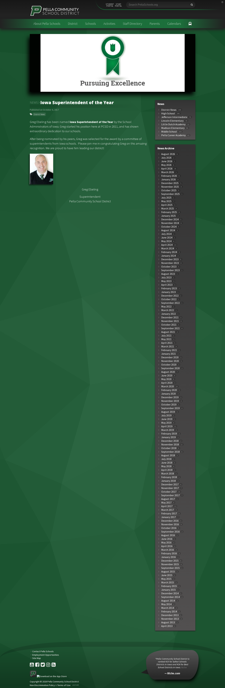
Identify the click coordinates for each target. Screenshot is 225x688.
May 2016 (166, 542)
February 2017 (169, 513)
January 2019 (168, 437)
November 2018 (170, 444)
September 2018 (170, 451)
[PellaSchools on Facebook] (37, 665)
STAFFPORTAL (118, 5)
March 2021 (167, 346)
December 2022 (170, 295)
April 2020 (166, 382)
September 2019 (170, 408)
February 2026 (169, 175)
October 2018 (168, 448)
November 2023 (170, 263)
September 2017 (170, 495)
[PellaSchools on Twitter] (43, 665)
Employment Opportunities (45, 654)
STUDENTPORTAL (110, 5)
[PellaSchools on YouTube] (32, 665)
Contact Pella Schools (43, 651)
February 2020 (169, 390)
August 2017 (168, 499)
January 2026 (168, 179)
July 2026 (166, 157)
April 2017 (166, 506)
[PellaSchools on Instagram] (48, 665)
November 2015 (170, 564)
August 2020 (168, 371)
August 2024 (168, 230)
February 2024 (169, 252)
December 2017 (170, 484)
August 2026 (168, 154)
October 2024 (168, 226)
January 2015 (168, 589)
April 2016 (166, 546)
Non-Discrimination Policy (42, 685)
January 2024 (168, 255)
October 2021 (168, 324)
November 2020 (170, 361)
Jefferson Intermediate (174, 117)
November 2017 (170, 488)
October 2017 (168, 491)
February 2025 (169, 212)
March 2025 (167, 208)
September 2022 (170, 302)
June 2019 (166, 419)
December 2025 (170, 183)
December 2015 (170, 560)
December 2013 (170, 615)
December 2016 (170, 520)
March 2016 (167, 549)
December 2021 (170, 317)
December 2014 (170, 593)
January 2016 (168, 557)
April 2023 (166, 284)
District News (39, 114)
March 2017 (167, 509)
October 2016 (168, 528)
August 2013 (168, 622)
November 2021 (170, 321)
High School (168, 113)
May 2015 (166, 578)
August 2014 (168, 600)
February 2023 (169, 288)
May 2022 (166, 306)
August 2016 (168, 535)
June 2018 (166, 462)
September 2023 (170, 270)
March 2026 (167, 172)
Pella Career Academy (173, 135)
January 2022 (168, 313)
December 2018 (170, 440)
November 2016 (170, 524)
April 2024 (166, 244)
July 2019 (166, 415)
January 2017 (168, 517)
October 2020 (168, 364)
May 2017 (166, 502)
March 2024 (167, 248)
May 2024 (166, 241)
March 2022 (167, 310)
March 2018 (167, 473)
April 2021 (166, 342)
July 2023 (166, 277)
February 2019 (169, 433)
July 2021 (166, 335)
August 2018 (168, 455)
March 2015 (167, 582)
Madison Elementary (172, 128)
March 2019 (167, 430)
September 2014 (170, 597)
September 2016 (170, 531)
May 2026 (166, 165)
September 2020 (170, 368)
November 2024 (170, 223)
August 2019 (168, 411)
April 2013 (166, 626)
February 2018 (169, 477)
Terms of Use (63, 685)
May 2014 (166, 604)
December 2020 (170, 357)
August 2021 (168, 332)
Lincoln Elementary (172, 120)
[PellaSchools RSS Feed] (54, 665)
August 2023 (168, 273)
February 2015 (169, 586)
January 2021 (168, 353)
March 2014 (167, 607)
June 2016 (166, 538)
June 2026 (166, 161)
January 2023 (168, 292)
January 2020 (168, 393)
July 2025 (166, 197)
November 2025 (170, 186)
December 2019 (170, 397)
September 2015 (170, 568)
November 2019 (170, 401)
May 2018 (166, 466)
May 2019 (166, 422)
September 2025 (170, 194)
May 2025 (166, 201)
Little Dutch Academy (173, 124)
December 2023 (170, 259)
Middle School (169, 131)
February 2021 (169, 350)
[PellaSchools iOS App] (48, 676)
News (34, 102)
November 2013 (170, 618)
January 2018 (168, 480)
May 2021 (166, 339)
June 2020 (166, 375)
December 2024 (170, 219)
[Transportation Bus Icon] (190, 23)
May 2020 (166, 379)
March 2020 (167, 386)
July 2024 (166, 233)
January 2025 (168, 215)
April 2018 (166, 469)
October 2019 (168, 404)
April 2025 (166, 204)
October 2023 (168, 266)
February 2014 (169, 611)
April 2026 (166, 168)
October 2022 (168, 299)
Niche (184, 667)
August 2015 (168, 571)
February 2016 (169, 553)
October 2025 (168, 190)
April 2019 (166, 426)
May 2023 (166, 281)
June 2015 (166, 575)
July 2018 (166, 459)
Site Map (36, 658)
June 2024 (166, 237)
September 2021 (170, 328)
